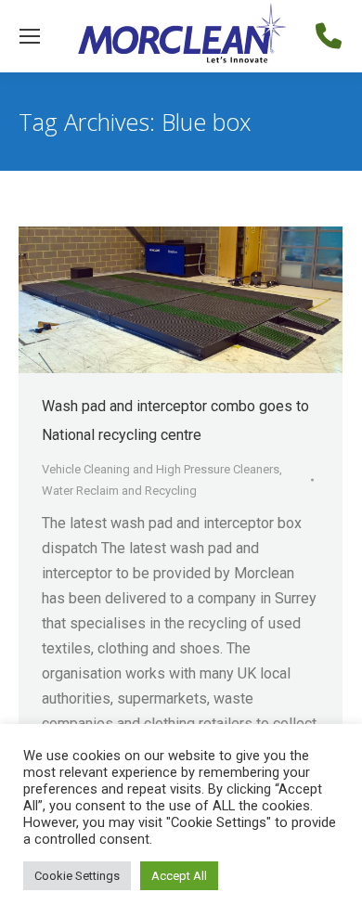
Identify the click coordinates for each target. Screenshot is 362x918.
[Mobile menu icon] (30, 36)
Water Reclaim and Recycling (119, 491)
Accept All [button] (179, 876)
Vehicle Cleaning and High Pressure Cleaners (160, 469)
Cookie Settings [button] (77, 876)
